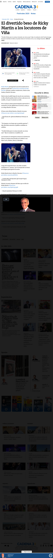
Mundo (37, 63)
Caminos (9, 1)
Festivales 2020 (23, 13)
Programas (19, 1)
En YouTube (40, 1)
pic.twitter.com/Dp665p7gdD (9, 187)
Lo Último (17, 9)
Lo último (41, 48)
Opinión (14, 1)
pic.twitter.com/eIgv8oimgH (16, 113)
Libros (37, 81)
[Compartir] (23, 80)
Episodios (39, 101)
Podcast (37, 117)
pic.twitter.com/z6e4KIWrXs (9, 175)
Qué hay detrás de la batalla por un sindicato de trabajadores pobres (42, 56)
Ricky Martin (5, 86)
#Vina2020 (4, 113)
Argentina (23, 9)
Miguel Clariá (37, 60)
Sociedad (38, 72)
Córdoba (29, 9)
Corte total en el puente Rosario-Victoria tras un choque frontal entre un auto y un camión (42, 75)
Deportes (5, 1)
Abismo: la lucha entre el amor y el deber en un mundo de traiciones (42, 84)
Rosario (34, 9)
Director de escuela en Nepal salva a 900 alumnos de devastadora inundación (42, 66)
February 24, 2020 (6, 180)
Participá (47, 1)
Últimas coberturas (27, 1)
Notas (33, 13)
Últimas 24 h (34, 1)
